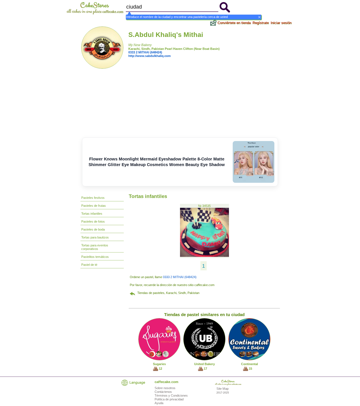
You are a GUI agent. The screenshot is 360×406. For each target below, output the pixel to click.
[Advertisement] (180, 106)
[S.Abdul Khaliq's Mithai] (102, 67)
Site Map (222, 388)
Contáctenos (163, 391)
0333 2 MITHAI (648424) (145, 52)
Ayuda (159, 403)
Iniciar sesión (281, 23)
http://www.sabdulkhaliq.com (149, 56)
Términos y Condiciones (171, 395)
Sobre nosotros (165, 388)
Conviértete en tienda (234, 23)
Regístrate (260, 23)
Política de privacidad (169, 399)
